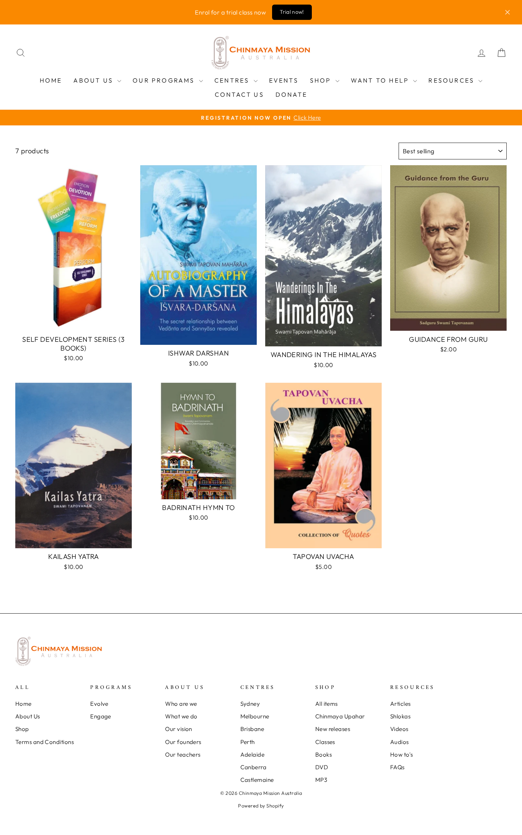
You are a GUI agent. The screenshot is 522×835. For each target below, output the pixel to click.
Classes (325, 742)
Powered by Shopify (261, 806)
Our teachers (182, 754)
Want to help (381, 80)
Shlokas (400, 716)
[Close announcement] (507, 12)
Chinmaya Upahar (340, 716)
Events (283, 80)
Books (323, 754)
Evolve (99, 703)
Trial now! (292, 11)
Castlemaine (257, 779)
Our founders (183, 742)
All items (326, 703)
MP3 (321, 779)
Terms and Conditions (44, 742)
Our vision (178, 729)
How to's (401, 754)
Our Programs (165, 80)
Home (51, 80)
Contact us (239, 94)
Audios (399, 742)
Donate (291, 94)
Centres (233, 80)
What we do (181, 716)
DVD (321, 767)
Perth (247, 742)
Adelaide (252, 754)
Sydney (250, 703)
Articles (400, 703)
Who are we (181, 703)
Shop (322, 80)
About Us (94, 80)
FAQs (397, 767)
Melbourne (254, 716)
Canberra (253, 767)
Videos (399, 729)
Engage (100, 716)
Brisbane (252, 729)
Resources (452, 80)
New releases (332, 729)
